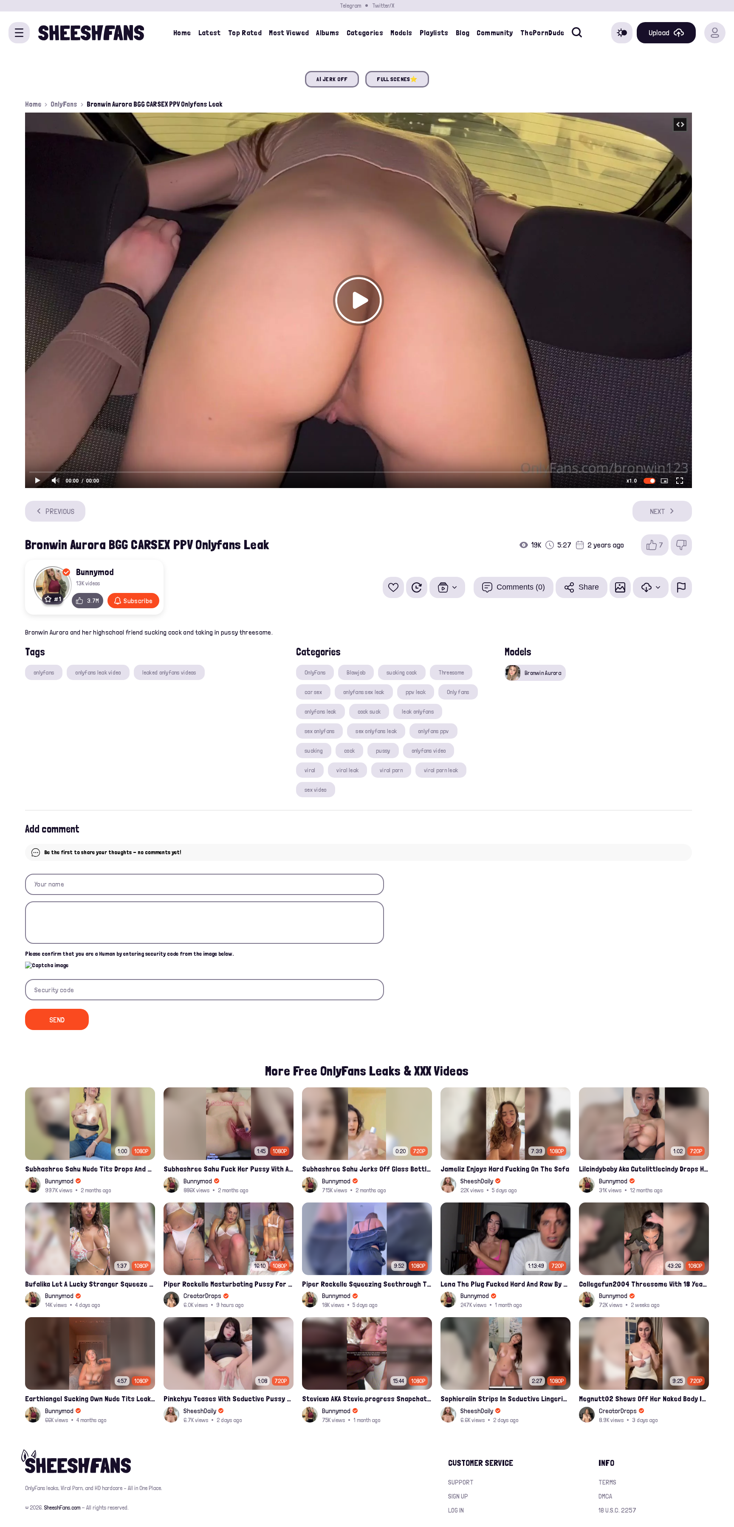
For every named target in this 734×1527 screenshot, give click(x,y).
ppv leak (416, 692)
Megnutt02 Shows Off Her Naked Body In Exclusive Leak (644, 1398)
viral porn (391, 770)
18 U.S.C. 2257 (617, 1510)
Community (495, 32)
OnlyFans (64, 104)
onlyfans (44, 672)
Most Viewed (289, 32)
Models (401, 32)
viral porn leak (441, 770)
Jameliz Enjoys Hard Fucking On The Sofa (504, 1168)
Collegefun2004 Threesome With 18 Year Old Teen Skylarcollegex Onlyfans (644, 1283)
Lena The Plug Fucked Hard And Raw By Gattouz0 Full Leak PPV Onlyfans (505, 1283)
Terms (607, 1482)
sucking (314, 750)
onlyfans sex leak (363, 692)
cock (349, 750)
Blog (462, 32)
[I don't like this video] (681, 545)
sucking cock (402, 672)
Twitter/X (383, 5)
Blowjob (356, 672)
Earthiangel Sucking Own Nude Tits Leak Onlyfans (90, 1398)
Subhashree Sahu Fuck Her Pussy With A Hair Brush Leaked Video (229, 1168)
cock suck (369, 711)
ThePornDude (542, 32)
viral (310, 770)
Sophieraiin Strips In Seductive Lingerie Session (505, 1398)
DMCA (605, 1496)
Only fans (458, 692)
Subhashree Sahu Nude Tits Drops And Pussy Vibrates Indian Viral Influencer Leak (90, 1168)
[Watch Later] (416, 587)
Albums (327, 32)
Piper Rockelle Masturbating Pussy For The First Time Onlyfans (229, 1283)
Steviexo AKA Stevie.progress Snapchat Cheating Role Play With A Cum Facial (367, 1398)
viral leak (347, 770)
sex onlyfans (319, 731)
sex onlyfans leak (376, 731)
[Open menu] (19, 32)
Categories (365, 32)
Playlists (434, 32)
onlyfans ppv (433, 731)
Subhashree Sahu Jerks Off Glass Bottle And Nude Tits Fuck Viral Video (367, 1168)
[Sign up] (715, 32)
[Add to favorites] (393, 587)
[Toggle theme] (621, 32)
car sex (313, 692)
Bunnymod (95, 571)
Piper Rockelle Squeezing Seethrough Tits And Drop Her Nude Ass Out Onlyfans (367, 1283)
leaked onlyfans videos (169, 672)
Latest (209, 32)
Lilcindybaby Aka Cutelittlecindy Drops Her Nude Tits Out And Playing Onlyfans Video (644, 1168)
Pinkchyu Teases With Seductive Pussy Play (229, 1398)
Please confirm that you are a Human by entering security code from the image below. (129, 953)
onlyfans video (429, 750)
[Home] (91, 32)
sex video (316, 789)
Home (182, 32)
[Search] (577, 33)
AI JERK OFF (331, 79)
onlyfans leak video (98, 672)
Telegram (350, 5)
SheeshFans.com (62, 1507)
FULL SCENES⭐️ (397, 79)
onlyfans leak (320, 711)
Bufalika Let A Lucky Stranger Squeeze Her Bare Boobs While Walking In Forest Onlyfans (90, 1283)
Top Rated (245, 32)
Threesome (451, 672)
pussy (383, 750)
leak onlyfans (418, 711)
